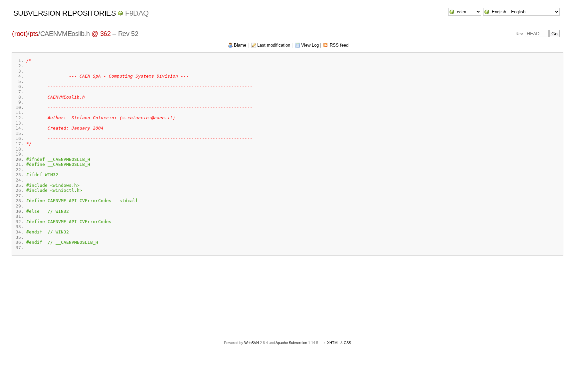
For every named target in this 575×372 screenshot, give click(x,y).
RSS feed (339, 45)
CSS (347, 343)
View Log (310, 45)
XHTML (333, 343)
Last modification (273, 45)
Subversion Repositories (64, 13)
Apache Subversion (291, 343)
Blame (240, 45)
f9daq (137, 13)
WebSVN (251, 343)
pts (34, 33)
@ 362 (101, 33)
